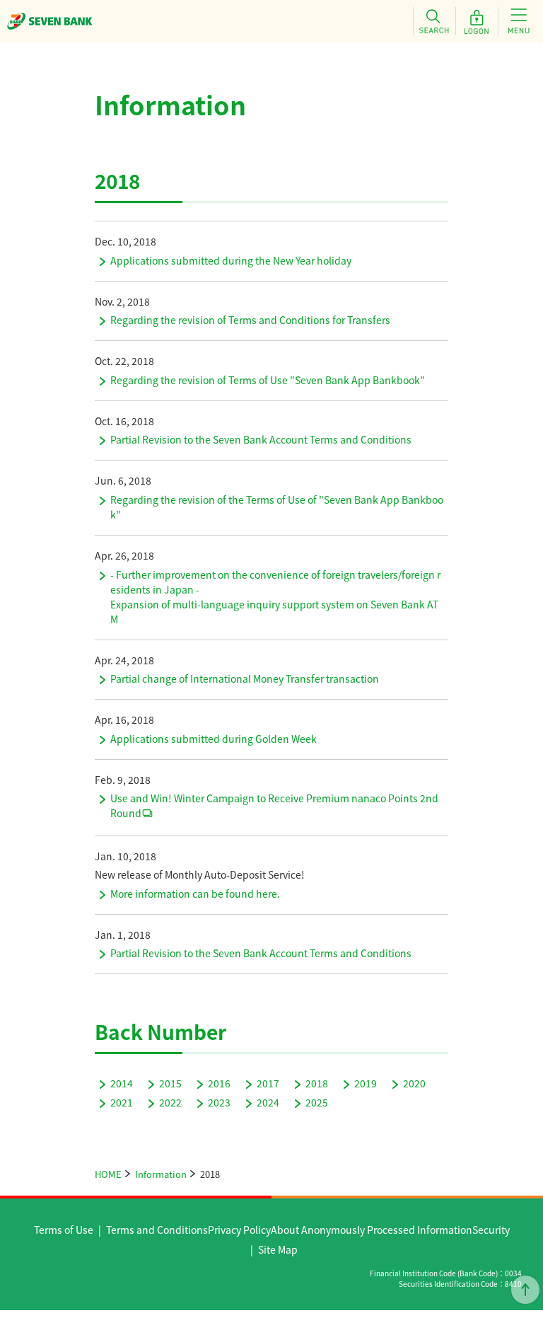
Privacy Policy (239, 1229)
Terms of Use (63, 1229)
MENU (519, 21)
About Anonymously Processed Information (371, 1229)
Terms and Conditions (157, 1229)
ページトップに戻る (525, 1290)
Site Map (278, 1249)
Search (434, 21)
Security (491, 1229)
